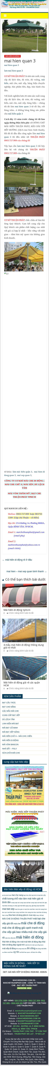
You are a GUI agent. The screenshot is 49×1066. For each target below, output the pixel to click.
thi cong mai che (21, 948)
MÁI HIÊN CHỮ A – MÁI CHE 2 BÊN (17, 736)
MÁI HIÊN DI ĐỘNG (12, 56)
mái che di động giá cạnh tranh (20, 927)
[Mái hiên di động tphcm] (24, 585)
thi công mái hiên (41, 948)
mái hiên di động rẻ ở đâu (17, 559)
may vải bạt (40, 915)
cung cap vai (15, 902)
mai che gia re (19, 909)
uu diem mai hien (7, 952)
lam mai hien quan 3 (13, 70)
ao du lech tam (6, 895)
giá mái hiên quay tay (24, 905)
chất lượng (8, 898)
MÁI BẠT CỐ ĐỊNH (10, 728)
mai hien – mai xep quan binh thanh (27, 571)
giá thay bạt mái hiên (38, 905)
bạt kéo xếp (42, 895)
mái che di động (32, 923)
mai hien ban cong (13, 912)
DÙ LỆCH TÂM (8, 719)
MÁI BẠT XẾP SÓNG (10, 732)
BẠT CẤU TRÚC (9, 703)
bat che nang (17, 895)
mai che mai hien (29, 909)
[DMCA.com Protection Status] (24, 988)
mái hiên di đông (30, 937)
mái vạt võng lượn (37, 945)
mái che (17, 924)
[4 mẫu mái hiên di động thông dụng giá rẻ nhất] (24, 620)
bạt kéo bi (34, 895)
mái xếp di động (9, 948)
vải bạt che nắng (36, 952)
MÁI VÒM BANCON (10, 744)
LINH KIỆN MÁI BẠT (10, 723)
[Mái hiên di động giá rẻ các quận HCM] (24, 658)
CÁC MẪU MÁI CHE (10, 711)
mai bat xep (8, 909)
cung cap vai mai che (37, 902)
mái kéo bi (28, 945)
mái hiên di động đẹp (33, 942)
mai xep (32, 915)
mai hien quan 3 (11, 65)
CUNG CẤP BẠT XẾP (11, 715)
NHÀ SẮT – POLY (9, 749)
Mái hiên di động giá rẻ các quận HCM (22, 684)
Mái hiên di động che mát (13, 942)
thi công (31, 948)
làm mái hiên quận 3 (22, 471)
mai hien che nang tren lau (27, 912)
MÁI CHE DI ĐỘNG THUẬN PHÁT (17, 919)
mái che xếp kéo (10, 938)
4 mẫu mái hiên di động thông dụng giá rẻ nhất (24, 646)
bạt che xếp (27, 895)
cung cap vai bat (25, 902)
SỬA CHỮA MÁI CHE (11, 753)
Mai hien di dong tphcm (18, 915)
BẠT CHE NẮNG (9, 707)
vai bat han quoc (25, 952)
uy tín (16, 952)
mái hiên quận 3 (15, 113)
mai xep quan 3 (24, 475)
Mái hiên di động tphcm (17, 609)
